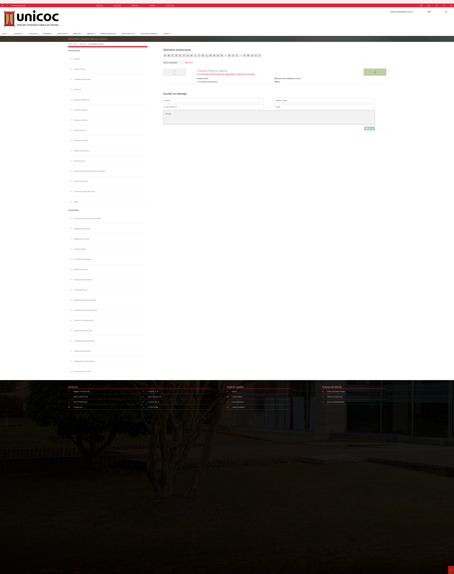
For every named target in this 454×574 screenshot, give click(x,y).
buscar (190, 62)
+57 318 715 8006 (153, 407)
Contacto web (78, 407)
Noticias (77, 59)
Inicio (70, 44)
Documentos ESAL (80, 290)
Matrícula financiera (81, 269)
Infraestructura (79, 161)
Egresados (135, 5)
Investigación (62, 34)
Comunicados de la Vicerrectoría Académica (89, 171)
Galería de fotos (80, 69)
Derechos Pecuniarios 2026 (83, 320)
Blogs (76, 202)
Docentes (152, 5)
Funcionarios (170, 5)
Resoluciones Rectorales (83, 280)
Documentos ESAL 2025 (82, 371)
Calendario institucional (82, 79)
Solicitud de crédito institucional (85, 310)
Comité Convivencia (81, 181)
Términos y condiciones (334, 397)
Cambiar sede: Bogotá (18, 5)
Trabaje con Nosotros (81, 151)
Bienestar (90, 34)
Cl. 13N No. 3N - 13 (153, 402)
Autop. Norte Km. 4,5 (154, 397)
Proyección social (128, 34)
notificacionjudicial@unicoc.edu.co (401, 12)
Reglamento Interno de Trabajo (85, 300)
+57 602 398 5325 (82, 402)
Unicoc (75, 44)
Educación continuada (149, 34)
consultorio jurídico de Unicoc (84, 191)
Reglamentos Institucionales (84, 361)
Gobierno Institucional (81, 100)
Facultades (33, 34)
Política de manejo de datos (336, 391)
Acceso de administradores (335, 402)
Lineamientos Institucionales (84, 341)
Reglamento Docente (81, 239)
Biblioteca (77, 34)
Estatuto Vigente (80, 249)
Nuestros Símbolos (81, 110)
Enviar (370, 128)
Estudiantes (117, 5)
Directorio (83, 44)
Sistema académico (238, 407)
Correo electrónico (238, 402)
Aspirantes (99, 5)
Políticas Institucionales (82, 351)
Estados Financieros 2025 (83, 330)
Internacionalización (107, 34)
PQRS (429, 12)
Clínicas (166, 34)
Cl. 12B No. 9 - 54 (153, 391)
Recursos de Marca (81, 120)
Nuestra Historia (80, 130)
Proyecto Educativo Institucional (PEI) (87, 218)
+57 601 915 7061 (84, 391)
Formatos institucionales (83, 259)
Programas (47, 34)
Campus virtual (237, 397)
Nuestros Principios (81, 140)
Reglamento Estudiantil (82, 229)
